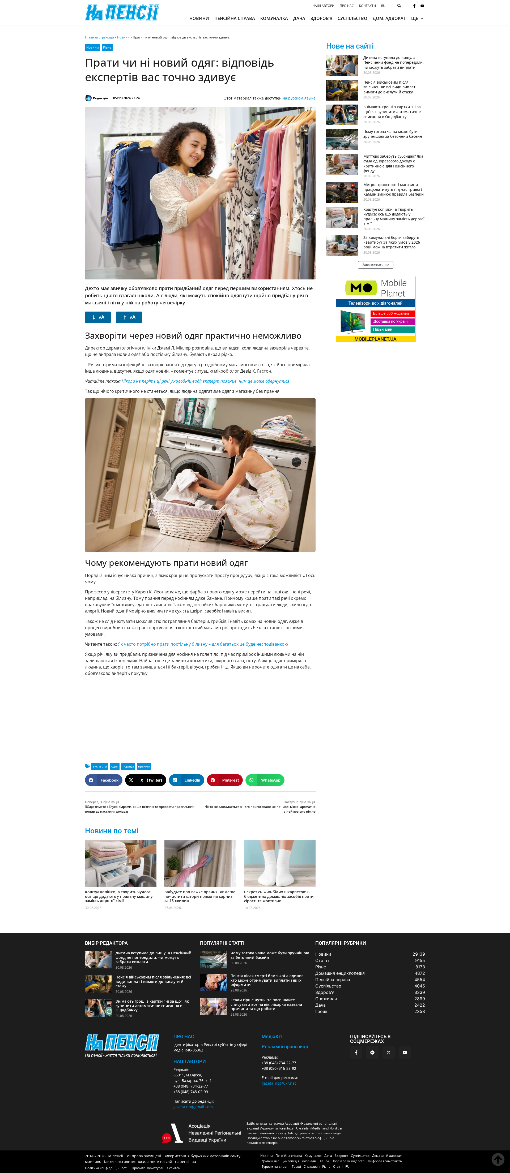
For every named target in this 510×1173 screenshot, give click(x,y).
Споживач (312, 1166)
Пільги (323, 1161)
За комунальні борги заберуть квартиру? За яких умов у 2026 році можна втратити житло (391, 242)
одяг (114, 766)
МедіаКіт (272, 1036)
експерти (100, 766)
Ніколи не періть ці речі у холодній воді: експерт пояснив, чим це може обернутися (205, 381)
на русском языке (299, 98)
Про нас (347, 6)
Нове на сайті (350, 46)
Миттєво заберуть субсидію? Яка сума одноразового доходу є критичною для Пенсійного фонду (393, 163)
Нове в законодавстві (348, 1161)
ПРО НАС (183, 1036)
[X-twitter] (388, 1052)
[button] (103, 780)
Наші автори (323, 6)
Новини (199, 18)
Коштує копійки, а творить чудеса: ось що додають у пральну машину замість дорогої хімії (119, 896)
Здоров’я (321, 18)
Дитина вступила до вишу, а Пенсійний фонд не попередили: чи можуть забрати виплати (393, 62)
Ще (414, 18)
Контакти (367, 6)
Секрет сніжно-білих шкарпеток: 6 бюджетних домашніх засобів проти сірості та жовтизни (279, 896)
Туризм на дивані (275, 1166)
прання (144, 766)
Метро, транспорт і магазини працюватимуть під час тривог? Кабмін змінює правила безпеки (393, 189)
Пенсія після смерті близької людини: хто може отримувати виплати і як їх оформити (267, 980)
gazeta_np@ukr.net (279, 1083)
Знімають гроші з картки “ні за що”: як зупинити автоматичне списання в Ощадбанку (392, 111)
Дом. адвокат (389, 18)
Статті (338, 1166)
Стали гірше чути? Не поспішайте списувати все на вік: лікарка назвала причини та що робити (266, 1004)
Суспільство (352, 18)
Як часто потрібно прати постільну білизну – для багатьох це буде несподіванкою (203, 644)
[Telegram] (372, 1052)
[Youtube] (422, 5)
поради (128, 766)
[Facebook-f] (414, 5)
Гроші (296, 1166)
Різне (107, 47)
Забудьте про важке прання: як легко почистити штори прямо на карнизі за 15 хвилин (200, 896)
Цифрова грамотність (385, 1161)
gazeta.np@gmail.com (193, 1106)
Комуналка (274, 18)
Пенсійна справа (234, 18)
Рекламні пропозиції (285, 1046)
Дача (299, 18)
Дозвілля (309, 1161)
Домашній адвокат (387, 1155)
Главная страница (99, 37)
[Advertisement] (200, 717)
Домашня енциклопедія (280, 1161)
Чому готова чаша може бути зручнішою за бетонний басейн (392, 134)
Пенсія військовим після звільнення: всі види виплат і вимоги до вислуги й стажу (390, 87)
